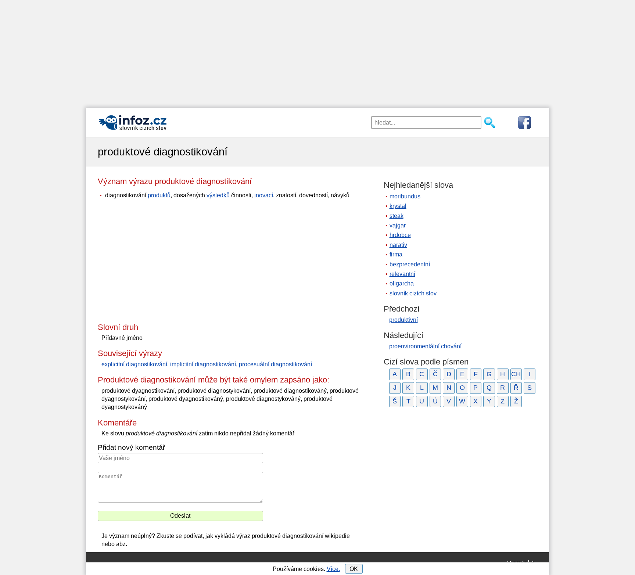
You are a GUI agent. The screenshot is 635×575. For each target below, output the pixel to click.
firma (396, 254)
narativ (398, 245)
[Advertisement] (317, 51)
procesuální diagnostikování (275, 364)
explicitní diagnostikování (134, 364)
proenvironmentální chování (425, 346)
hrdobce (400, 235)
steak (396, 216)
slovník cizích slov (413, 293)
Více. (333, 569)
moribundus (405, 196)
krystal (398, 206)
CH (516, 374)
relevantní (402, 274)
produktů (159, 195)
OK (353, 569)
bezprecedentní (410, 264)
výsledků (218, 195)
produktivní (403, 320)
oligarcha (402, 283)
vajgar (398, 225)
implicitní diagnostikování (203, 364)
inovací (263, 195)
